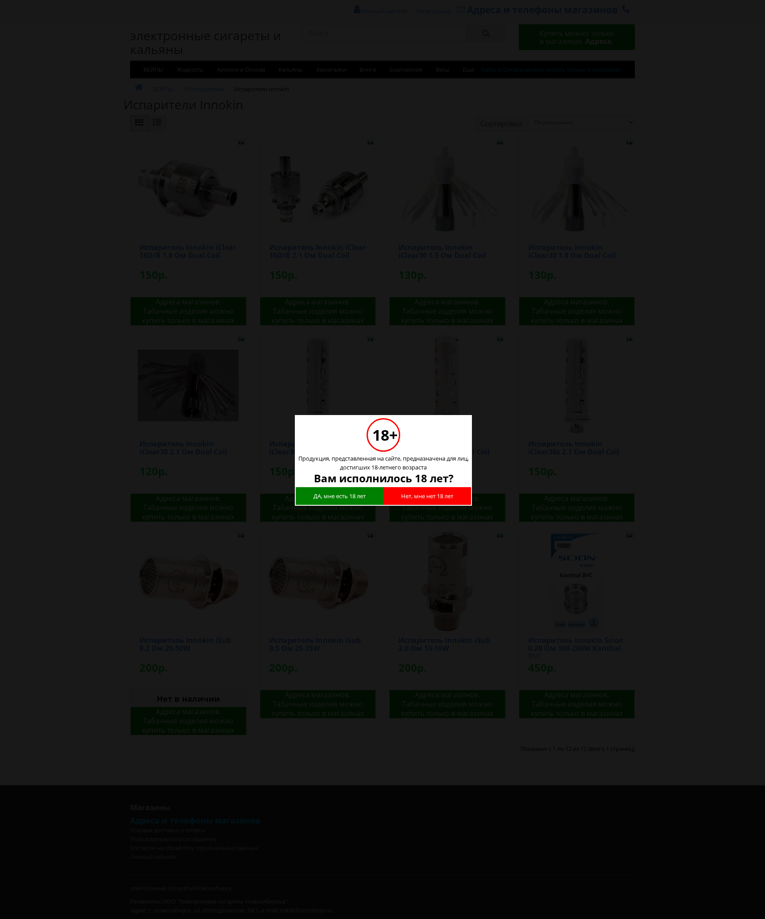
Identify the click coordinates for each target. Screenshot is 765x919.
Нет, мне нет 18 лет (427, 496)
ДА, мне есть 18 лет (339, 496)
